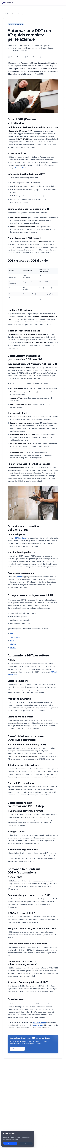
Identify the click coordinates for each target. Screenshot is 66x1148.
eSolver (13, 644)
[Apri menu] (62, 2)
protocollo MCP (37, 1025)
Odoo (12, 640)
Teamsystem (15, 637)
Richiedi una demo (17, 1049)
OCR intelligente (21, 538)
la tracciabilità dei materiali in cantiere (30, 168)
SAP (11, 634)
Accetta (10, 1143)
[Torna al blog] (57, 24)
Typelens (18, 577)
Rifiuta (25, 1143)
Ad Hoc (13, 647)
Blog (8, 14)
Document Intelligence (16, 24)
